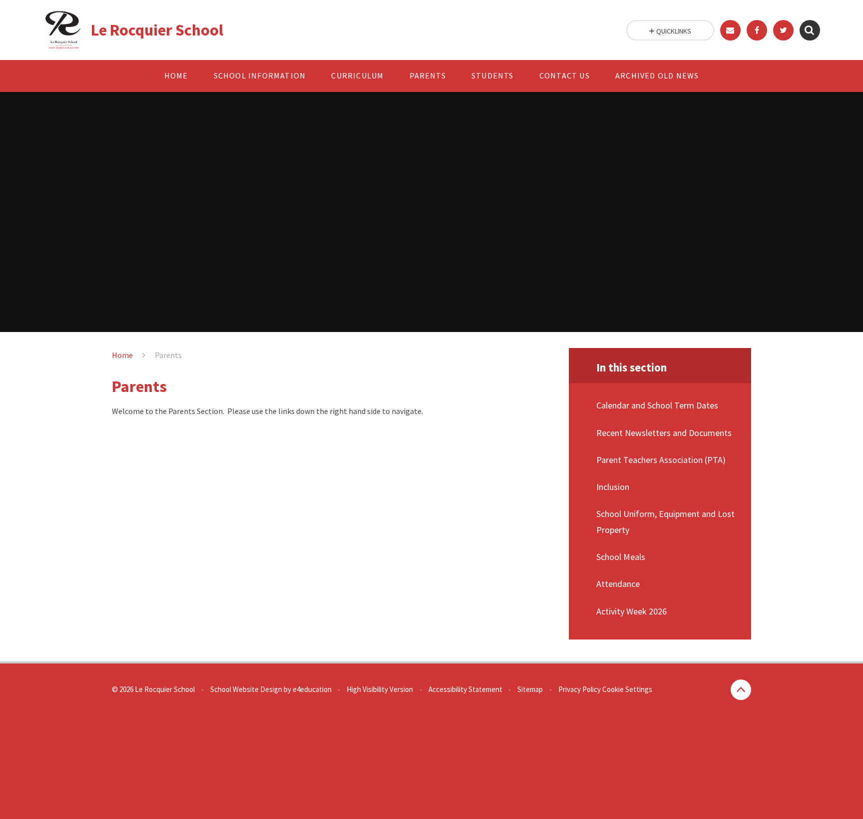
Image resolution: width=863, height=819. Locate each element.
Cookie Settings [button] (627, 689)
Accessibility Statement (465, 689)
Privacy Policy (579, 689)
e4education (312, 689)
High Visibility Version (380, 689)
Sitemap (530, 689)
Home (122, 355)
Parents (168, 355)
